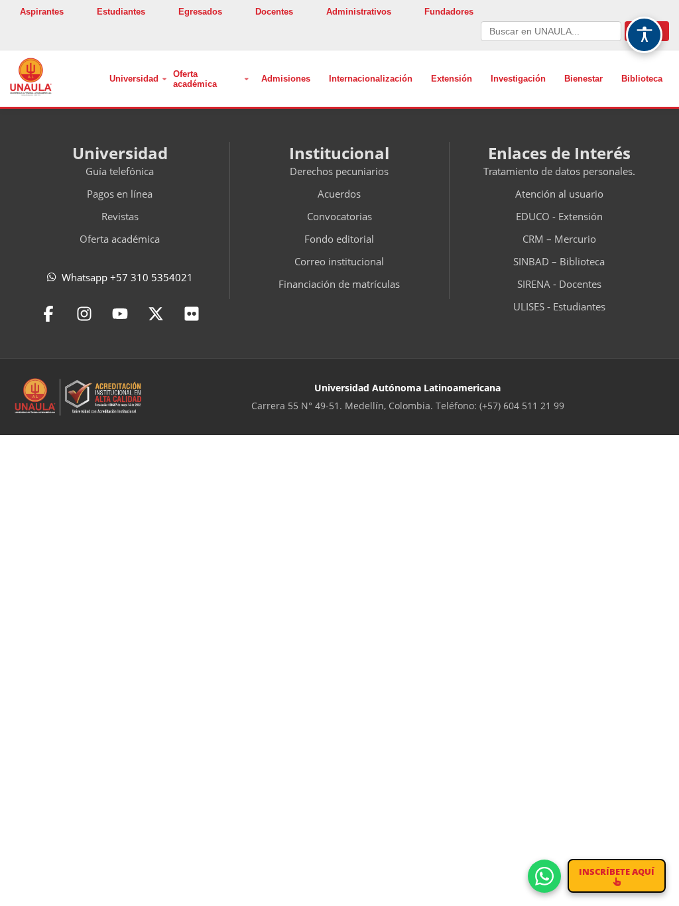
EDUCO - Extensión (559, 216)
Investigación (518, 79)
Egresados (200, 12)
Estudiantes (121, 12)
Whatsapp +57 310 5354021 (127, 277)
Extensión (451, 79)
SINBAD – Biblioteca (559, 261)
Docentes (274, 12)
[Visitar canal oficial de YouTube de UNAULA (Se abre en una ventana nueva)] (120, 313)
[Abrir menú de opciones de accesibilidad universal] (644, 35)
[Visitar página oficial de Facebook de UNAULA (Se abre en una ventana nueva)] (48, 313)
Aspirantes (42, 12)
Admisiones (285, 79)
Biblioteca (641, 79)
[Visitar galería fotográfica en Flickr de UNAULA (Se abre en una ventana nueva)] (191, 313)
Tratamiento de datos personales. (559, 171)
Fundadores (448, 12)
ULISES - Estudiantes (559, 306)
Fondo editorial (339, 238)
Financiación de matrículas (339, 284)
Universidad (133, 79)
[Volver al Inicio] (31, 77)
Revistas (120, 216)
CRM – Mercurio (559, 238)
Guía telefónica (120, 171)
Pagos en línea (120, 193)
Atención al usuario (559, 193)
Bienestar (583, 79)
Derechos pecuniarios (339, 171)
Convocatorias (339, 216)
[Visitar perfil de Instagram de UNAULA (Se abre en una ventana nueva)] (84, 313)
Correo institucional (339, 261)
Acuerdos (339, 193)
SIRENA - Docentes (559, 284)
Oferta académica (195, 79)
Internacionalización (370, 79)
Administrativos (358, 12)
